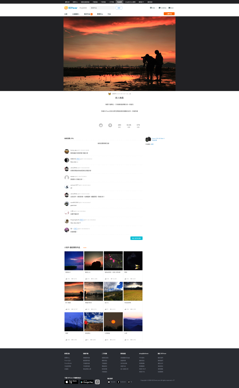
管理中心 (100, 14)
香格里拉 (87, 333)
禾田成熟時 (127, 303)
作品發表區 (68, 366)
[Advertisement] (119, 118)
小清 (71, 211)
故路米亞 (73, 159)
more (84, 247)
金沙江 (107, 303)
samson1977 (74, 185)
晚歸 (66, 333)
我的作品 (88, 14)
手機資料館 (86, 363)
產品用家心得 (87, 369)
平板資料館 (86, 366)
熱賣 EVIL (142, 372)
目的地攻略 (124, 363)
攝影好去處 (125, 358)
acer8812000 (74, 202)
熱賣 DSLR (142, 369)
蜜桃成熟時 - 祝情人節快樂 (112, 272)
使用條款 (160, 369)
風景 (152, 144)
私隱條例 (160, 372)
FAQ (109, 14)
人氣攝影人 (76, 14)
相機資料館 (86, 358)
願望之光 (87, 272)
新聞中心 (67, 358)
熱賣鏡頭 (141, 366)
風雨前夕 (68, 272)
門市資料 (141, 358)
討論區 (66, 369)
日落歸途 (107, 333)
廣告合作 (160, 363)
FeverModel (68, 363)
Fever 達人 (68, 360)
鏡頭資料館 (86, 360)
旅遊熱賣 (123, 360)
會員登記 (160, 366)
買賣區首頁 (105, 358)
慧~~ (72, 229)
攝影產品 (104, 360)
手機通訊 (104, 363)
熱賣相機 (141, 363)
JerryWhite (73, 168)
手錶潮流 (104, 372)
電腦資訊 (104, 366)
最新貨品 (141, 360)
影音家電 (104, 369)
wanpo (72, 176)
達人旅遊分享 (124, 369)
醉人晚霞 (68, 303)
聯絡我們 (160, 360)
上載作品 (169, 14)
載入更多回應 (136, 238)
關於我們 (160, 358)
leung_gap (73, 150)
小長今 (113, 94)
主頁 (65, 14)
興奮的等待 (88, 303)
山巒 (125, 333)
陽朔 (125, 272)
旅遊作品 (123, 366)
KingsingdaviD (74, 220)
